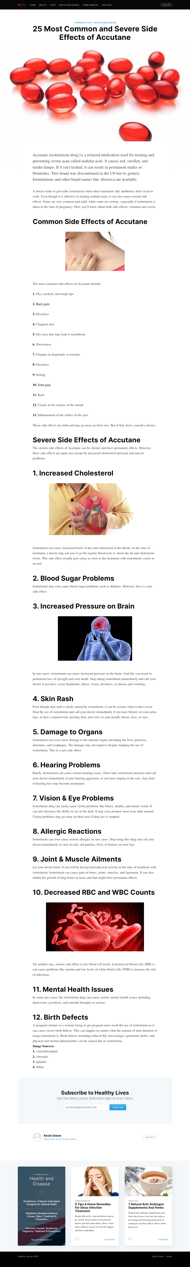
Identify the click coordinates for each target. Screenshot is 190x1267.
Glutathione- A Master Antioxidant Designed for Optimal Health (41, 1203)
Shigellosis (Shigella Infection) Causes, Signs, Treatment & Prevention (42, 1216)
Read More (150, 1137)
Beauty (43, 5)
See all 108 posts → (41, 1239)
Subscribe (166, 5)
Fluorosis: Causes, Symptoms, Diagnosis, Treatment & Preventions (42, 1230)
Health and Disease (69, 5)
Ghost (169, 1256)
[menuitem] (32, 5)
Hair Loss (107, 5)
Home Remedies (90, 5)
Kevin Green (52, 1135)
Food (53, 5)
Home (33, 5)
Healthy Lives (24, 1256)
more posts (56, 1139)
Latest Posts (158, 1256)
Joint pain (44, 384)
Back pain (42, 304)
